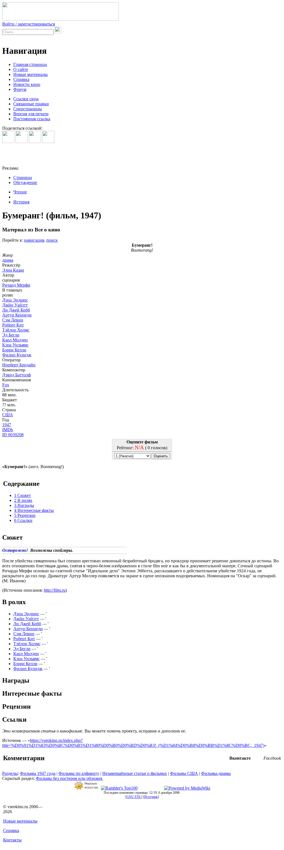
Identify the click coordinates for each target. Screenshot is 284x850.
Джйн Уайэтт (15, 305)
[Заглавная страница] (60, 19)
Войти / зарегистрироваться (28, 24)
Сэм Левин (12, 320)
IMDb (7, 429)
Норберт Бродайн (19, 365)
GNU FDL (133, 797)
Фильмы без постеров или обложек (69, 778)
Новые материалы (30, 74)
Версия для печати (31, 113)
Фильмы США (184, 773)
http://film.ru (54, 590)
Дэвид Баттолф (16, 374)
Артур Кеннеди (17, 315)
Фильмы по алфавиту (79, 773)
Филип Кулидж (16, 355)
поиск (52, 240)
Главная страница (30, 64)
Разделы (10, 773)
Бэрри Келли (14, 350)
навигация (34, 240)
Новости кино (26, 84)
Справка (21, 79)
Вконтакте (240, 758)
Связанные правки (31, 103)
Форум (19, 89)
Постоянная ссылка (31, 118)
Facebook (272, 758)
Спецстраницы (27, 108)
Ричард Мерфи (16, 285)
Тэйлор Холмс (15, 330)
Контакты (12, 840)
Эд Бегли (10, 335)
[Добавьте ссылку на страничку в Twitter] (35, 141)
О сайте (20, 69)
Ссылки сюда (26, 98)
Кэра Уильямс (15, 345)
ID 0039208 (13, 434)
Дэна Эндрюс (15, 300)
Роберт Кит (13, 325)
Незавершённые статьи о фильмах (134, 773)
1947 (6, 424)
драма (7, 260)
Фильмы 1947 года (37, 773)
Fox (5, 384)
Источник (151, 797)
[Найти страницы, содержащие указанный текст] (58, 30)
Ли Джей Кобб (16, 310)
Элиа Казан (13, 270)
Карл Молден (15, 340)
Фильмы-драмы (216, 773)
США (7, 414)
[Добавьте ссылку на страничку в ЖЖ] (48, 141)
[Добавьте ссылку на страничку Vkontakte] (22, 141)
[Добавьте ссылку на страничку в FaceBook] (8, 141)
